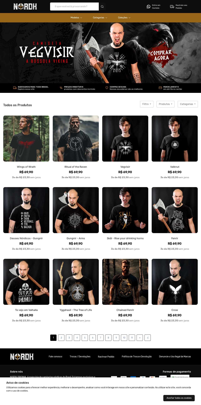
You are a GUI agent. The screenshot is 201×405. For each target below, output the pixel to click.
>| (147, 337)
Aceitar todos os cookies (179, 398)
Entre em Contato (156, 6)
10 (124, 337)
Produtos (164, 104)
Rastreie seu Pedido (181, 6)
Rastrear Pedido (106, 356)
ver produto (26, 138)
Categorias (187, 104)
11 (132, 337)
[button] (76, 17)
